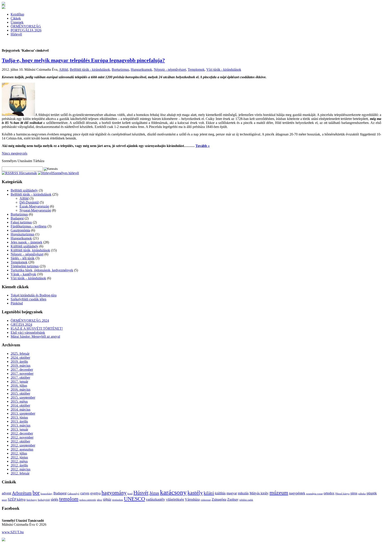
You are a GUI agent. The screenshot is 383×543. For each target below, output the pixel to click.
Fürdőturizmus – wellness (29, 226)
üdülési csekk (246, 500)
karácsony (173, 492)
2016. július (19, 385)
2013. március (20, 425)
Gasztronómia (20, 230)
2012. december (22, 433)
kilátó (209, 492)
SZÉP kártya (16, 499)
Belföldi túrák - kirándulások (90, 69)
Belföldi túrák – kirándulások (31, 194)
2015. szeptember (23, 397)
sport (4, 500)
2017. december (22, 369)
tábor (99, 500)
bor (36, 493)
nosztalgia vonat (314, 493)
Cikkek (16, 18)
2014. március (20, 409)
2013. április (19, 421)
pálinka (362, 493)
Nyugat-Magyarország (35, 210)
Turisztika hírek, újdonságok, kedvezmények (42, 270)
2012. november (22, 437)
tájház (107, 499)
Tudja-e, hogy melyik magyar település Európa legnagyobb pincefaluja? (83, 60)
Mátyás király (259, 493)
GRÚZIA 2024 (21, 324)
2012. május (19, 461)
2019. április (19, 361)
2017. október (20, 377)
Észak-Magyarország (34, 206)
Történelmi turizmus (25, 266)
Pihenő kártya (342, 493)
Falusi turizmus (21, 222)
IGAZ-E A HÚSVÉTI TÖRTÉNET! (37, 328)
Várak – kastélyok (23, 274)
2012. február (20, 473)
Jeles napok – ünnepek (26, 242)
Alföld (63, 69)
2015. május (19, 401)
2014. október (20, 405)
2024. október (20, 357)
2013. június (19, 417)
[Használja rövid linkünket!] (3, 540)
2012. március (20, 469)
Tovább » (202, 146)
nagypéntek (297, 493)
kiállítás (220, 493)
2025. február (20, 353)
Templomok (196, 69)
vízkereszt (206, 500)
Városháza (192, 499)
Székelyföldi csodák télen (28, 299)
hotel (130, 493)
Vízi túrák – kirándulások (28, 278)
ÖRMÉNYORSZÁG (26, 26)
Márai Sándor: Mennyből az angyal (35, 336)
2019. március (20, 365)
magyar (232, 493)
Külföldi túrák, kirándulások (30, 250)
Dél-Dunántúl (29, 202)
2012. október (20, 441)
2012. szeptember (23, 445)
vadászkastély (155, 499)
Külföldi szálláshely (24, 246)
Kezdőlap (17, 14)
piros (353, 493)
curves (84, 493)
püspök (372, 493)
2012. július (19, 453)
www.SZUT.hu (13, 532)
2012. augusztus (22, 449)
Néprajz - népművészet (170, 69)
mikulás (243, 493)
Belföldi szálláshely (24, 190)
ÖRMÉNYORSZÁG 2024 (30, 320)
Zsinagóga (219, 499)
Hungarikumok (141, 69)
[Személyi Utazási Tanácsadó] (3, 4)
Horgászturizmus (22, 234)
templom (68, 499)
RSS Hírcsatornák (24, 173)
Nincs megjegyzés (14, 153)
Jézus (154, 492)
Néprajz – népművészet (27, 254)
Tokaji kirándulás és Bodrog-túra (34, 295)
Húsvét (141, 493)
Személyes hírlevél (66, 173)
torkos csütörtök (87, 500)
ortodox (329, 493)
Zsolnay (232, 499)
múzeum (279, 493)
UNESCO (134, 499)
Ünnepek (17, 22)
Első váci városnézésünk (28, 332)
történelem (117, 500)
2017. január (19, 381)
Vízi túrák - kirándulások (223, 69)
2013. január (19, 429)
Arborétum (22, 492)
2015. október (20, 393)
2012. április (19, 465)
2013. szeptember (23, 413)
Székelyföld (44, 500)
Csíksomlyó (73, 493)
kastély (195, 493)
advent (6, 493)
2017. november (22, 373)
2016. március (20, 389)
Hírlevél (16, 34)
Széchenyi (31, 500)
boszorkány (47, 493)
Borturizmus (120, 69)
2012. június (19, 457)
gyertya (95, 493)
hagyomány (114, 493)
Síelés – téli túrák (23, 258)
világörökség (175, 499)
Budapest (17, 218)
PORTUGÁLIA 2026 (26, 30)
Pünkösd (17, 303)
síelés (54, 499)
